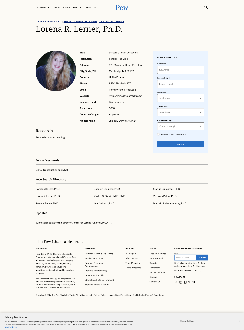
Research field (163, 78)
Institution (161, 92)
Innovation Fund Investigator (173, 134)
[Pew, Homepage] (122, 7)
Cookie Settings (187, 321)
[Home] (60, 241)
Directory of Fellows (111, 21)
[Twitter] (189, 282)
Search (181, 144)
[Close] (239, 321)
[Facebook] (176, 282)
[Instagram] (180, 282)
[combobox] (159, 98)
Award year (162, 106)
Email (176, 253)
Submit (202, 257)
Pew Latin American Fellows (80, 21)
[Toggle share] (206, 49)
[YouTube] (193, 282)
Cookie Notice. (11, 327)
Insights (130, 249)
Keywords (161, 63)
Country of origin (165, 120)
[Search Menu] (206, 7)
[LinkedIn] (185, 282)
